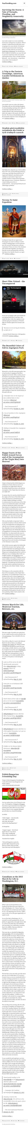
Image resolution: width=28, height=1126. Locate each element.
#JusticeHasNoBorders (10, 1084)
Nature (12, 66)
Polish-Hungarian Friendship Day (10, 775)
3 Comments (19, 340)
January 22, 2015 (19, 1092)
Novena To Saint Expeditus (10, 201)
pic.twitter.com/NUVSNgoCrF (12, 673)
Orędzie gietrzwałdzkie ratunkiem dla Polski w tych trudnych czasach (13, 130)
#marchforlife (7, 1079)
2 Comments (17, 258)
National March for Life (8, 1072)
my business (8, 636)
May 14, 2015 (18, 694)
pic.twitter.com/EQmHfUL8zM (12, 1105)
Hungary (22, 804)
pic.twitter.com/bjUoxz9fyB (11, 735)
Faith (14, 193)
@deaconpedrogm (8, 671)
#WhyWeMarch (8, 714)
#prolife (23, 699)
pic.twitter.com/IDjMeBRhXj (11, 1086)
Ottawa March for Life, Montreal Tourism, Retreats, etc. (13, 606)
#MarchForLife (11, 666)
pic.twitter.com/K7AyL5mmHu (12, 688)
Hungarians (17, 555)
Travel (14, 123)
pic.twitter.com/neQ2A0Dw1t (12, 703)
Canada (22, 1016)
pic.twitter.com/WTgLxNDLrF (12, 718)
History (17, 193)
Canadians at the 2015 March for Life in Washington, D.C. (12, 878)
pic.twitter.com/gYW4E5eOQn (12, 752)
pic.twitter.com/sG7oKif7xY (11, 432)
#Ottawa (6, 668)
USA (21, 1018)
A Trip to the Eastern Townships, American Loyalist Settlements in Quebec (13, 74)
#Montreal (13, 400)
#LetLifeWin (7, 686)
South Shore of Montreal (8, 51)
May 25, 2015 (18, 679)
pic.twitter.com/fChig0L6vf (11, 417)
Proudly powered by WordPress (8, 1124)
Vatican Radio (20, 1025)
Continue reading (7, 61)
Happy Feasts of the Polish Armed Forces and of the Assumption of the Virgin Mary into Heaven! (13, 457)
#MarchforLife (15, 748)
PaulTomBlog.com (9, 3)
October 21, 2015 (19, 409)
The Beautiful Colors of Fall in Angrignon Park (13, 346)
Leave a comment (19, 66)
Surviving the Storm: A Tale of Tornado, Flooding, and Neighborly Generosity (13, 13)
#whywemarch (20, 1079)
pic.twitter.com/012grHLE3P (11, 402)
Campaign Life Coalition (8, 644)
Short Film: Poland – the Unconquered (13, 282)
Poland (16, 804)
